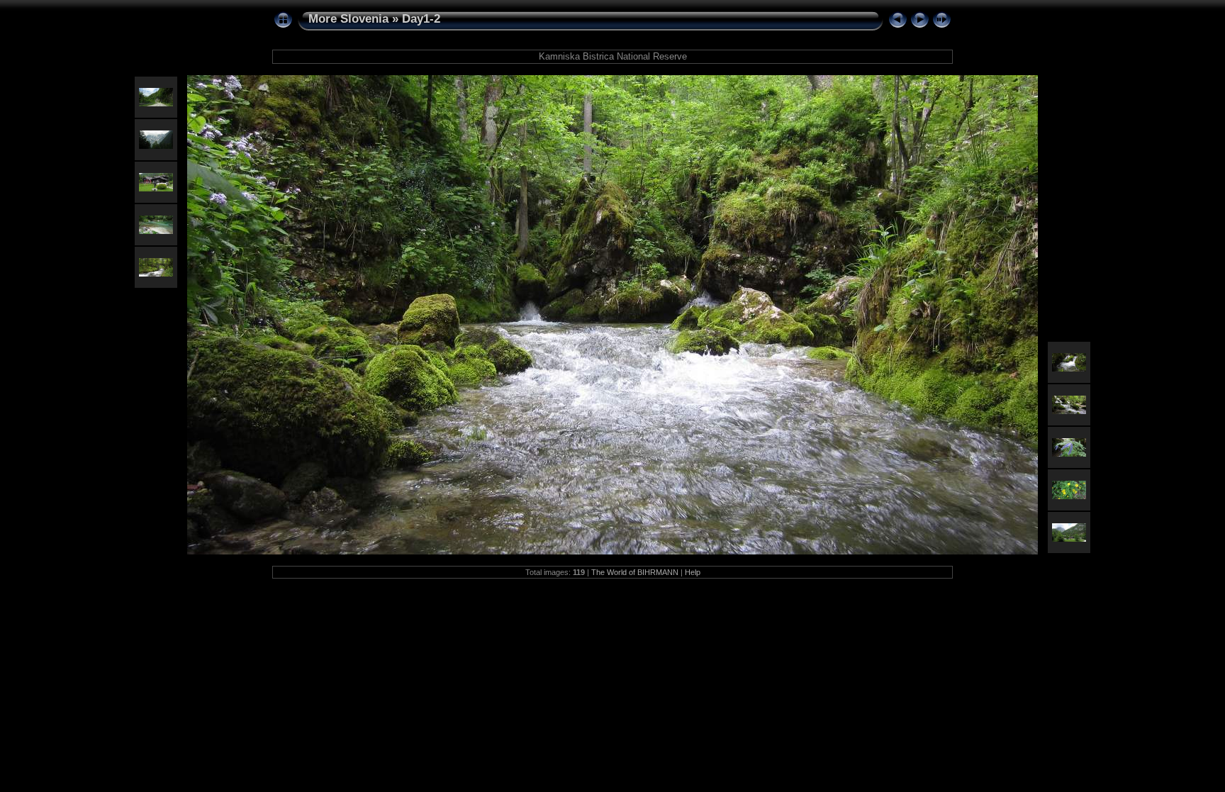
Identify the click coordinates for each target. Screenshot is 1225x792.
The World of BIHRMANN (634, 572)
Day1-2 (421, 19)
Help (692, 572)
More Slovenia (348, 19)
